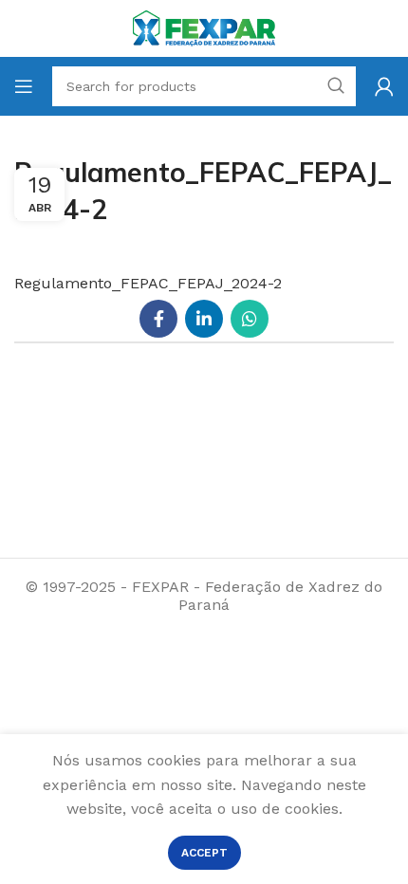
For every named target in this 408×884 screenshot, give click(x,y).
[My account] (384, 86)
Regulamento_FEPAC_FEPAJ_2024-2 (148, 283)
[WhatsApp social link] (250, 319)
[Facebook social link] (158, 319)
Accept (204, 852)
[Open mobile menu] (24, 86)
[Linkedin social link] (204, 319)
